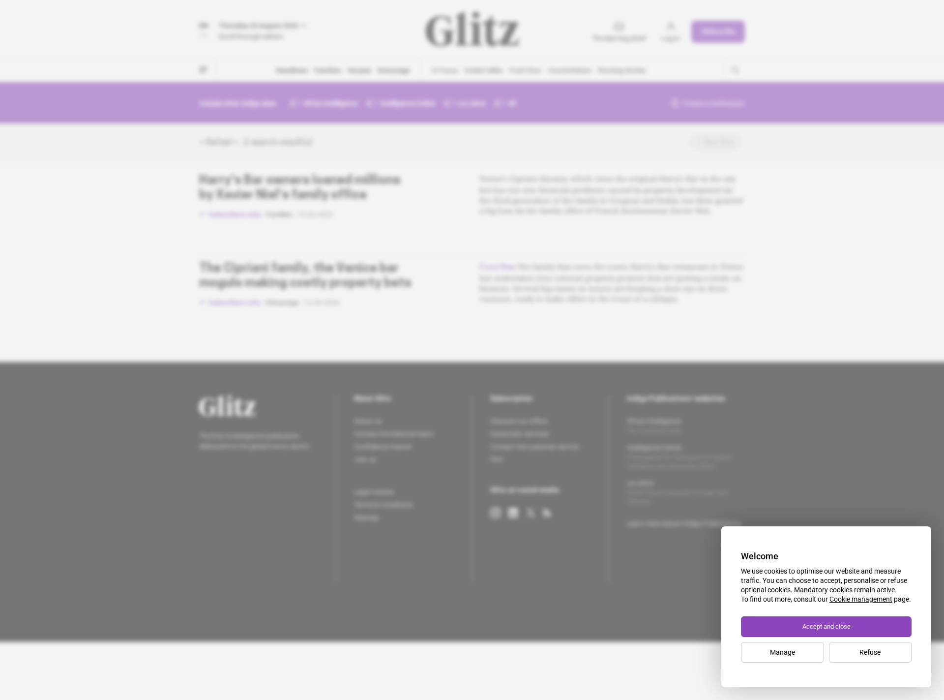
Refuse (870, 652)
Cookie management (860, 599)
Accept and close (826, 626)
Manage (782, 652)
